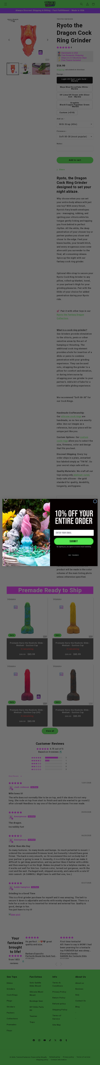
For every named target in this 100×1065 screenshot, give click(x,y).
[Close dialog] (95, 501)
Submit (74, 541)
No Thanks (74, 555)
